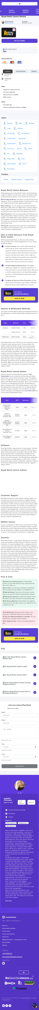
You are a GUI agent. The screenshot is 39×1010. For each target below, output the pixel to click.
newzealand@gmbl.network (12, 957)
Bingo (20, 123)
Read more (8, 900)
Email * (4, 720)
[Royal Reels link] (8, 32)
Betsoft (6, 179)
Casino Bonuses (12, 11)
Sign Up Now (19, 298)
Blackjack (31, 123)
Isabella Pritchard (9, 23)
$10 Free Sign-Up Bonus (8, 199)
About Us (4, 925)
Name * (4, 712)
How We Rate (6, 942)
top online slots (30, 390)
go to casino (19, 41)
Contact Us (5, 936)
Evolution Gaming (16, 179)
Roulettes (20, 128)
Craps (9, 128)
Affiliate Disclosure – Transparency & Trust (14, 939)
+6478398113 (7, 954)
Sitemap (4, 945)
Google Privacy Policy (26, 997)
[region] (19, 482)
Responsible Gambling (8, 928)
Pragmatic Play (29, 179)
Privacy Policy (6, 931)
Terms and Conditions (8, 934)
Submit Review (19, 766)
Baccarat (9, 123)
